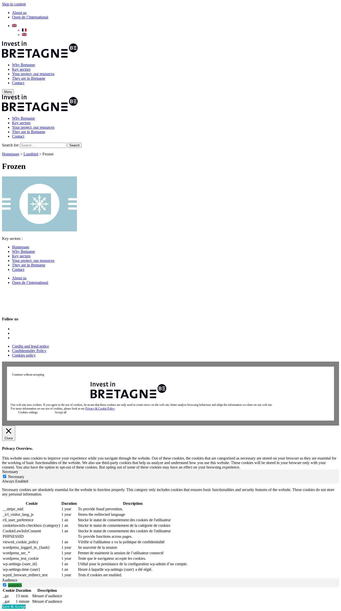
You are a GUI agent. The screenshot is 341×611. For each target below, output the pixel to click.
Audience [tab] (9, 580)
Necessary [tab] (10, 472)
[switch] (4, 585)
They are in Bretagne (28, 78)
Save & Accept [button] (14, 607)
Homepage (10, 154)
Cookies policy (24, 355)
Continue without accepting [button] (28, 374)
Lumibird (30, 154)
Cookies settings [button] (28, 412)
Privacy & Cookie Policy (100, 408)
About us (19, 12)
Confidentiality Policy (29, 351)
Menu (8, 92)
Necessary (16, 477)
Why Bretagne (23, 65)
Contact (18, 83)
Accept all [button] (60, 412)
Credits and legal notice (30, 346)
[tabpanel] (170, 533)
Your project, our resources (33, 74)
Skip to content (14, 4)
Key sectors (21, 69)
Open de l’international (30, 17)
